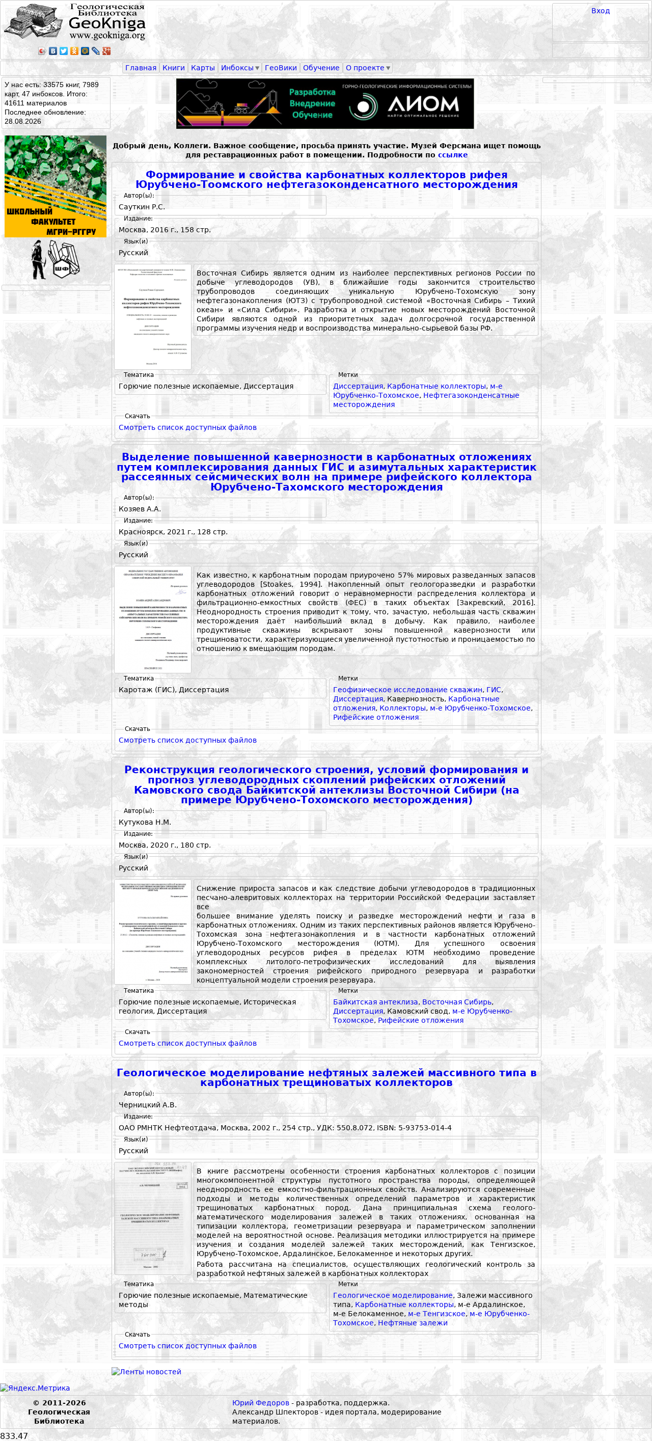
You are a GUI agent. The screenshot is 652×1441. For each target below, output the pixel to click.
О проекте (365, 68)
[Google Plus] (106, 51)
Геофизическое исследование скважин (407, 690)
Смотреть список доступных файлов (188, 427)
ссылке (453, 155)
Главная (140, 68)
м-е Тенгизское (437, 1314)
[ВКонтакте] (53, 51)
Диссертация (358, 386)
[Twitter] (64, 51)
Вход (600, 11)
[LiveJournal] (96, 51)
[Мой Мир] (85, 51)
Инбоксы (237, 68)
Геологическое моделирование (393, 1295)
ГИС (493, 690)
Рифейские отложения (376, 717)
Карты (203, 68)
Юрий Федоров (260, 1403)
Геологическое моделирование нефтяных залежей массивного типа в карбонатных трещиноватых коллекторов (327, 1078)
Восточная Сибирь (457, 1002)
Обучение (321, 68)
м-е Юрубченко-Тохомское (480, 708)
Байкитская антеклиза (375, 1002)
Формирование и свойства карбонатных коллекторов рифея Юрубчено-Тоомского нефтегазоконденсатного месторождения (326, 180)
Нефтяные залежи (413, 1323)
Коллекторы (402, 708)
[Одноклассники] (74, 51)
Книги (173, 68)
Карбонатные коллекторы (436, 386)
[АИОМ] (326, 103)
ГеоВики (281, 68)
